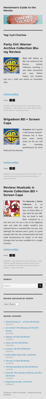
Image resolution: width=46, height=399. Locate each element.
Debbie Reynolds (16, 263)
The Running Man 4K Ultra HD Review (22, 367)
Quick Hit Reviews (30, 174)
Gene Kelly (14, 176)
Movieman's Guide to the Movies (15, 393)
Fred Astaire (11, 265)
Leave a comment (22, 110)
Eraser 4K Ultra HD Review (17, 343)
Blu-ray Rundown (30, 106)
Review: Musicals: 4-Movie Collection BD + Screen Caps (21, 191)
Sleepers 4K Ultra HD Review (18, 337)
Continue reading (11, 94)
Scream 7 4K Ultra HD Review (18, 349)
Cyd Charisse (18, 108)
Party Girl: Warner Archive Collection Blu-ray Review (21, 48)
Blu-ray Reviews (17, 106)
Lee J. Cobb (27, 108)
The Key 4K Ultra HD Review (18, 361)
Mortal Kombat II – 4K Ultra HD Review (22, 322)
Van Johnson (22, 176)
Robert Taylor (36, 108)
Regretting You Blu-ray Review (19, 382)
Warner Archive (9, 110)
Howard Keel (28, 265)
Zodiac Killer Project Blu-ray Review (21, 355)
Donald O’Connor (29, 263)
